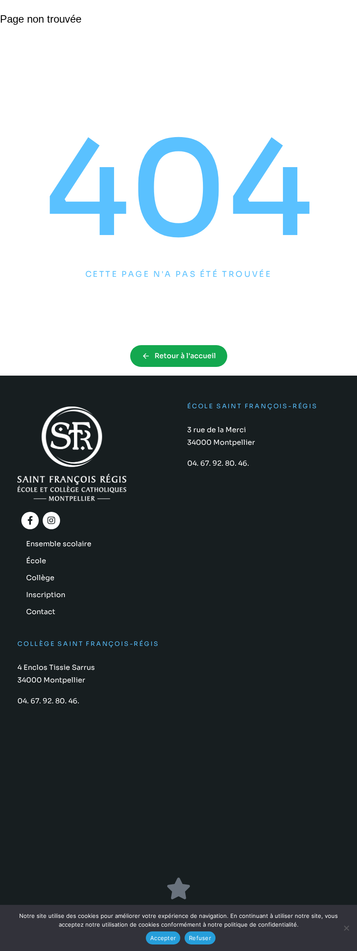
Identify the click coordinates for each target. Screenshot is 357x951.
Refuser (200, 937)
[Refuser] (346, 928)
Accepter (163, 937)
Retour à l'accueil (185, 355)
